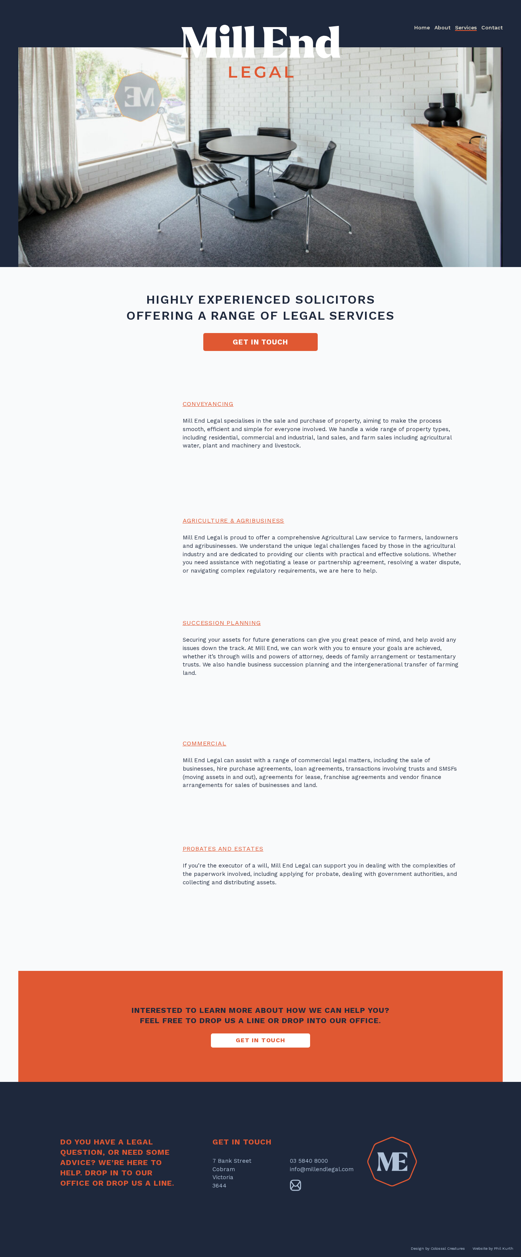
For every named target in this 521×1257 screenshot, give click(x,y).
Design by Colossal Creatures (438, 1248)
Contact (492, 27)
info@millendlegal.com (322, 1169)
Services (466, 27)
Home (422, 27)
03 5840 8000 (309, 1160)
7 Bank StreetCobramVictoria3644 (231, 1173)
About (442, 27)
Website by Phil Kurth (493, 1248)
